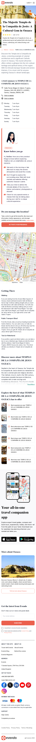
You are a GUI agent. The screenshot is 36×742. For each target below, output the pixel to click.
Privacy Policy (8, 632)
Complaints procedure (8, 718)
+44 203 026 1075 (7, 676)
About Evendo (18, 647)
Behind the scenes (20, 651)
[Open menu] (34, 2)
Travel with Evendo (7, 647)
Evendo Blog (5, 651)
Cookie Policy (25, 631)
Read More (31, 384)
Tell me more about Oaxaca (18, 591)
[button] (18, 256)
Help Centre (5, 715)
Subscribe (18, 623)
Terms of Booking (26, 728)
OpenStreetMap (6, 233)
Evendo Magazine (6, 654)
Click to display (9, 95)
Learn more (30, 220)
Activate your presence (18, 224)
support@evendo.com (8, 680)
